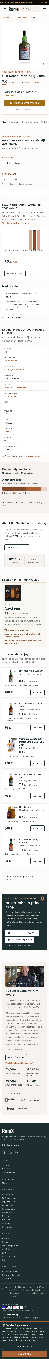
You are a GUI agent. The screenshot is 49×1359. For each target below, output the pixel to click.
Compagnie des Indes (14, 369)
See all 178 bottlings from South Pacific (24, 878)
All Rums (6, 1165)
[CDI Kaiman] (11, 812)
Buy (4, 122)
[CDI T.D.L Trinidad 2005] (11, 676)
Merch (5, 1183)
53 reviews (33, 817)
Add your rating (15, 273)
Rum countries (8, 1209)
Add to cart (37, 692)
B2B (4, 1253)
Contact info (7, 1279)
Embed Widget (8, 1256)
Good (14, 82)
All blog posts (8, 1205)
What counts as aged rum (17, 630)
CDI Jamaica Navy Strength (28, 841)
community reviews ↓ (32, 82)
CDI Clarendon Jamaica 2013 (31, 705)
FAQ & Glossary (9, 1198)
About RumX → (16, 1057)
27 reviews (33, 752)
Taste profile (14, 122)
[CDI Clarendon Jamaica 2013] (11, 708)
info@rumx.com (10, 1145)
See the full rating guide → (15, 223)
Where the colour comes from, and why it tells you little (23, 641)
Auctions (6, 1176)
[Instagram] (10, 1152)
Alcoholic (7, 163)
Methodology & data (10, 1246)
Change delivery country (24, 110)
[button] (24, 45)
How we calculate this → (12, 318)
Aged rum (7, 72)
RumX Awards (8, 1179)
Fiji (5, 352)
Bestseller (6, 1168)
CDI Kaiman (25, 807)
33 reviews (33, 714)
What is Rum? (8, 1194)
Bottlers (5, 1216)
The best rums (8, 1172)
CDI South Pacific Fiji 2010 (30, 776)
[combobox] (31, 9)
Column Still (10, 396)
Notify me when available (26, 103)
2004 (6, 432)
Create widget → (35, 456)
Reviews (5, 1242)
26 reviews (33, 681)
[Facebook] (4, 1152)
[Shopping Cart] (44, 9)
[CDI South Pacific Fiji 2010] (11, 779)
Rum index (6, 1223)
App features (7, 1249)
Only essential (24, 1347)
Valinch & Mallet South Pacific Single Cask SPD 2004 (31, 742)
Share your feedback (11, 1275)
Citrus (6, 179)
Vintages (6, 1220)
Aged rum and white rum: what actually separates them (22, 635)
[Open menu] (5, 9)
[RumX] (14, 9)
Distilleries (6, 1212)
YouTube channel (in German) (20, 1063)
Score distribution (30, 122)
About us (6, 1238)
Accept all (24, 1354)
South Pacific (10, 360)
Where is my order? (10, 1271)
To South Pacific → (17, 547)
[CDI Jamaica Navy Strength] (11, 844)
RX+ (4, 1260)
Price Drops (7, 1227)
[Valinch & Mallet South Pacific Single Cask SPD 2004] (11, 745)
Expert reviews (8, 1202)
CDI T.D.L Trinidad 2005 (31, 671)
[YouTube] (16, 1152)
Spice (17, 163)
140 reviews (33, 850)
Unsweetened (21, 387)
